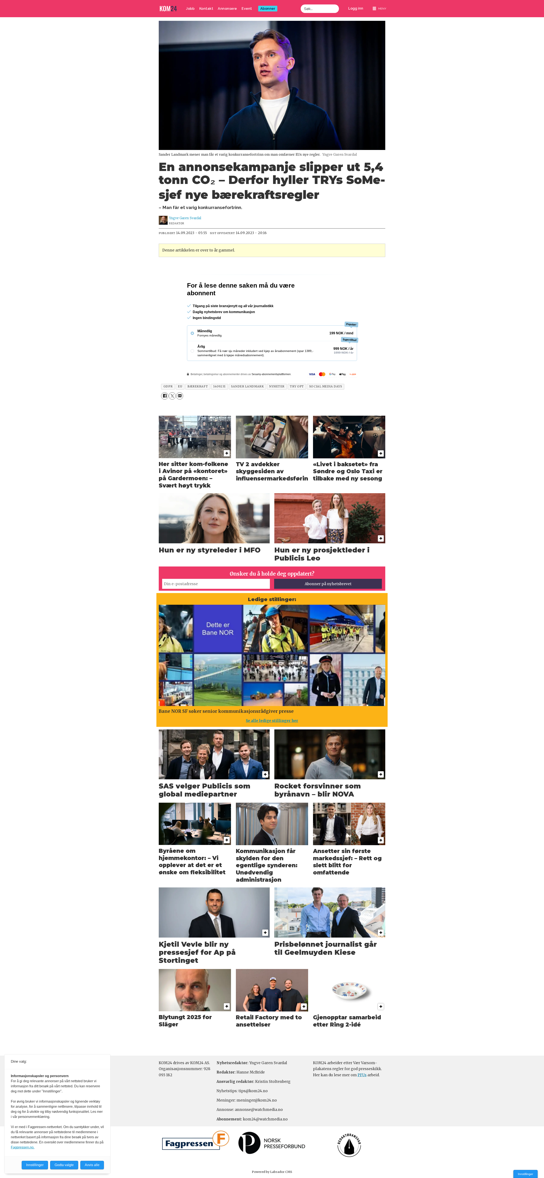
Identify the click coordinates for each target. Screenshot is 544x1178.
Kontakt (206, 9)
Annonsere (227, 9)
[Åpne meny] (379, 8)
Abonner (267, 9)
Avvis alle (92, 1165)
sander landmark (247, 405)
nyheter (277, 405)
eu (180, 405)
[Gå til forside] (168, 8)
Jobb (190, 9)
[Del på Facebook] (164, 414)
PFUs (362, 1093)
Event (247, 9)
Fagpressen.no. (22, 1147)
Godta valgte (64, 1165)
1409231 (219, 405)
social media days (325, 405)
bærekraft (197, 405)
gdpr (168, 405)
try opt (297, 405)
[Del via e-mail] (179, 414)
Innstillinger (525, 1174)
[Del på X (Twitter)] (172, 414)
